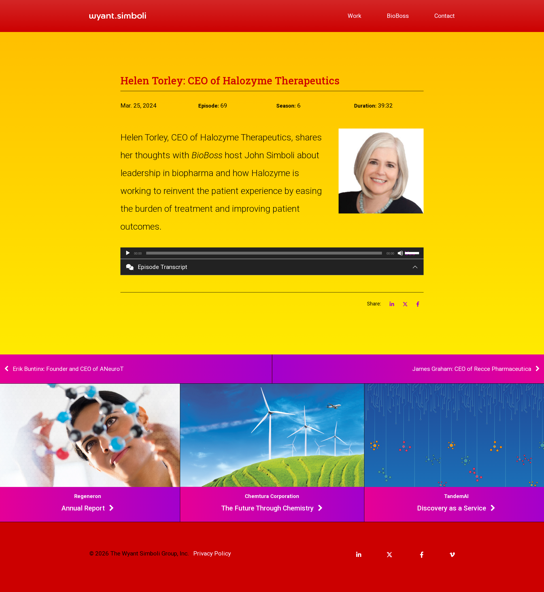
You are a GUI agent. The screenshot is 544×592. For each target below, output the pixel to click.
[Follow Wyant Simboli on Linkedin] (350, 554)
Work (354, 15)
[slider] (413, 252)
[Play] (128, 253)
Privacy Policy (212, 553)
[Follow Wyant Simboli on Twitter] (381, 554)
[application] (272, 253)
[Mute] (400, 253)
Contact (444, 15)
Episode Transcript (162, 267)
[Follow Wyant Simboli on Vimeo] (443, 554)
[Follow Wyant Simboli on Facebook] (412, 554)
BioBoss (398, 15)
